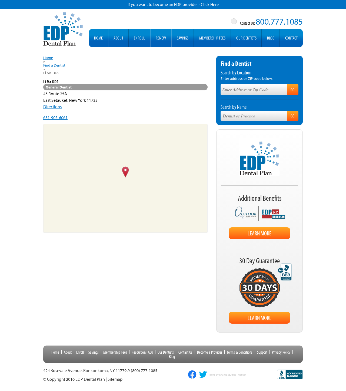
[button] (125, 172)
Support (262, 352)
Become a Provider (209, 352)
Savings (182, 38)
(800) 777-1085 (144, 370)
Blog (270, 38)
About (118, 38)
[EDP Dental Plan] (63, 28)
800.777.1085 (279, 21)
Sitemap (115, 379)
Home (98, 38)
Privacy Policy (281, 352)
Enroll (139, 38)
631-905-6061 (55, 117)
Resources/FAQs (142, 352)
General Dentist (59, 87)
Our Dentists (246, 38)
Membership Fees (212, 38)
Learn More (259, 233)
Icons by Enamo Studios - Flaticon (228, 374)
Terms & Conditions (239, 352)
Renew (161, 38)
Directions (52, 106)
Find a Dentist (54, 65)
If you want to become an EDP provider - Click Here (173, 4)
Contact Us (185, 352)
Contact (291, 38)
